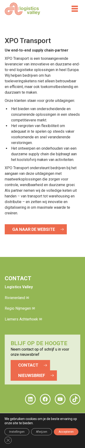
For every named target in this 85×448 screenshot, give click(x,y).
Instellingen (17, 431)
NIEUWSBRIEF (31, 375)
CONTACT (28, 365)
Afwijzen (41, 431)
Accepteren (66, 431)
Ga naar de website (33, 229)
